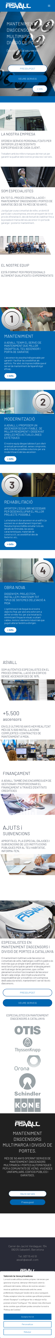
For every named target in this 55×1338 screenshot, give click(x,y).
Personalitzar (27, 1324)
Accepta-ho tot (27, 1316)
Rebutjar (27, 1332)
